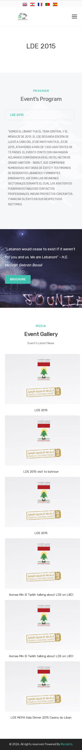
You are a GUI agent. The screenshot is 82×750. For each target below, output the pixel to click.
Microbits (66, 744)
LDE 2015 (17, 115)
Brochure (18, 279)
